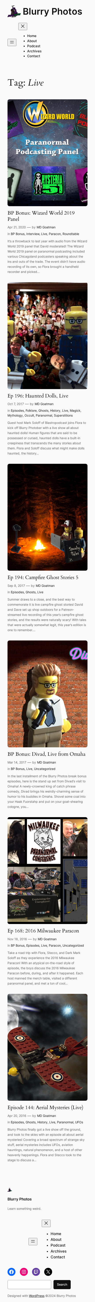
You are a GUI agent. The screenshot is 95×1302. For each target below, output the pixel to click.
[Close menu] (22, 26)
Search (62, 1284)
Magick (75, 410)
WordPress (36, 1296)
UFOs (79, 1122)
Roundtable (71, 234)
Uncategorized (44, 769)
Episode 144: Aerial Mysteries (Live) (45, 1107)
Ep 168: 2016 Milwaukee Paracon (43, 931)
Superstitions (63, 415)
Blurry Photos (52, 11)
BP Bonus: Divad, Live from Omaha (47, 754)
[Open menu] (12, 42)
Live (44, 234)
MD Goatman (46, 227)
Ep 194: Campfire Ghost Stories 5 (43, 577)
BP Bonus (18, 234)
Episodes (17, 410)
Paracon (55, 234)
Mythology (15, 415)
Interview (32, 234)
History (55, 410)
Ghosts (43, 410)
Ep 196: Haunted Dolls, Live (38, 396)
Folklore (31, 410)
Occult (29, 415)
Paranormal (44, 415)
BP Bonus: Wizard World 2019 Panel (41, 216)
